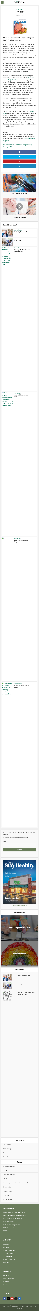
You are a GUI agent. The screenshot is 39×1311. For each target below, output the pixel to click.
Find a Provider (8, 1256)
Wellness (6, 1195)
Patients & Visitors (9, 1259)
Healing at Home (18, 241)
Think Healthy (19, 9)
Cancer (5, 1170)
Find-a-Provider (8, 1279)
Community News (10, 145)
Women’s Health (8, 1199)
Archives (6, 1282)
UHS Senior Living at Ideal (11, 1225)
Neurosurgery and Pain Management (15, 1183)
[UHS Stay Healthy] (19, 2)
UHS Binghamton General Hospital (14, 1212)
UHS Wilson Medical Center (12, 1228)
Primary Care (7, 1191)
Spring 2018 (8, 147)
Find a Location (8, 1253)
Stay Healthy (17, 239)
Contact (5, 1285)
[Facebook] (4, 1298)
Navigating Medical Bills (20, 232)
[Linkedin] (19, 1298)
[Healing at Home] (10, 985)
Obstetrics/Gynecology (24, 145)
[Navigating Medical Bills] (10, 977)
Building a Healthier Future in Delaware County (26, 993)
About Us (6, 1247)
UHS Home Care (8, 1222)
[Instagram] (8, 1298)
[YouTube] (12, 1298)
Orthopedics (7, 1187)
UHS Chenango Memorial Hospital (14, 1215)
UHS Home (6, 1244)
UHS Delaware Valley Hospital (12, 1219)
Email (5, 841)
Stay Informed (18, 230)
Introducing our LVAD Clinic (19, 928)
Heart (5, 1179)
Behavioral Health (9, 1166)
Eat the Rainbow (19, 953)
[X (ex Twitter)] (16, 1298)
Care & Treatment (9, 1250)
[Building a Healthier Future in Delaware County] (10, 1063)
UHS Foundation (8, 1231)
